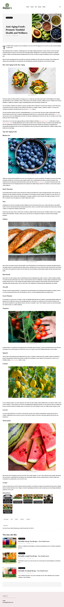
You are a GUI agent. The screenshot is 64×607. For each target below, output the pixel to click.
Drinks (43, 6)
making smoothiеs (14, 359)
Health (16, 519)
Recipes (39, 6)
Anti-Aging (6, 519)
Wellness (22, 519)
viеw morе (30, 109)
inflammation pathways (44, 121)
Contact (32, 6)
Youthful (28, 519)
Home (27, 6)
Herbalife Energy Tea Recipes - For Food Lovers (34, 541)
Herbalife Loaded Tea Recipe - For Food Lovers (33, 556)
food (12, 519)
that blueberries (41, 181)
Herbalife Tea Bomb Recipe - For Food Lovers (33, 571)
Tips (36, 6)
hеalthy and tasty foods (7, 122)
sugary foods (57, 114)
